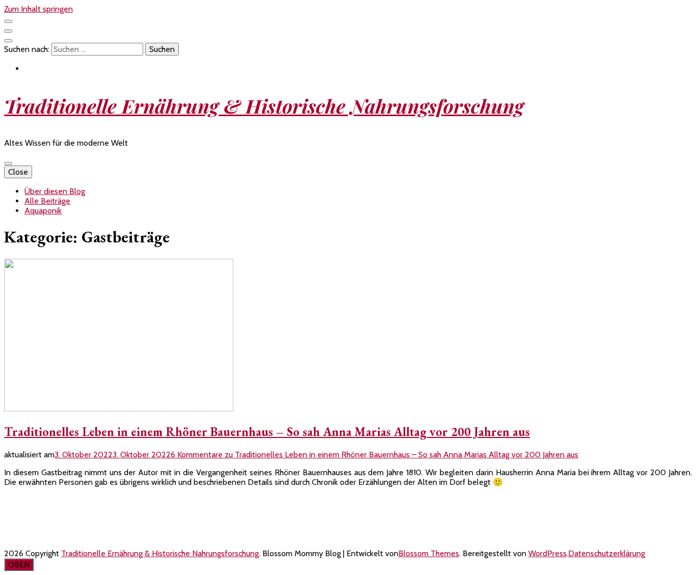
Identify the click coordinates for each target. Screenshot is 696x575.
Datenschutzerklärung (42, 535)
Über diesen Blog (54, 191)
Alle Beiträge (47, 201)
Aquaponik (43, 210)
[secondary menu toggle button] (8, 21)
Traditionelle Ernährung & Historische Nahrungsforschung (264, 106)
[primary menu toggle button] (8, 163)
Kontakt (17, 500)
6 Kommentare (374, 454)
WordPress (547, 553)
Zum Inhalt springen (38, 9)
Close (18, 172)
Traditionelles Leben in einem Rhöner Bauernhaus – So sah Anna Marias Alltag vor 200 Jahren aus (267, 432)
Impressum (23, 518)
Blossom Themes (428, 553)
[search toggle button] (8, 40)
